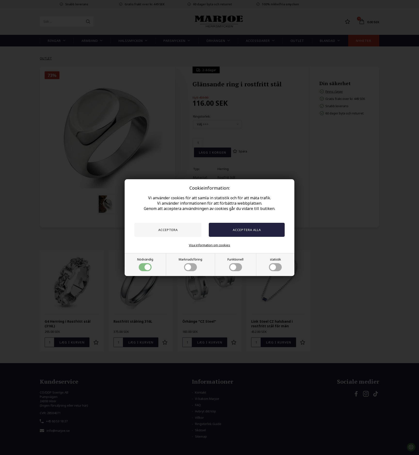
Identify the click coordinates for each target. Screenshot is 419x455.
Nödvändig (145, 259)
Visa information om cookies (209, 245)
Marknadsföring (190, 259)
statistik (275, 259)
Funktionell (235, 259)
